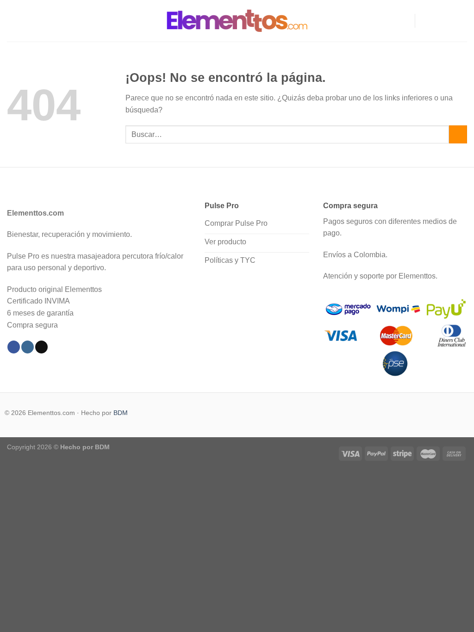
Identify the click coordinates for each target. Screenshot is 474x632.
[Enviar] (458, 134)
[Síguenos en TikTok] (449, 21)
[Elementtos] (237, 20)
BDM (120, 412)
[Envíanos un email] (461, 21)
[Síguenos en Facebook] (425, 21)
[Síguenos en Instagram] (437, 21)
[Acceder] (403, 21)
